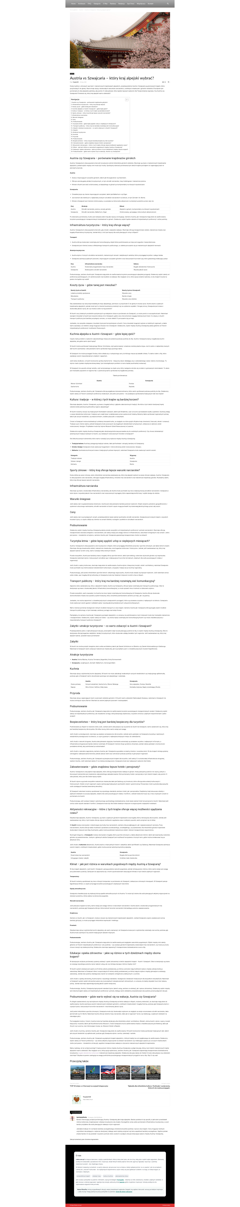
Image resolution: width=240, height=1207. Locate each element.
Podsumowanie (77, 121)
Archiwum (81, 4)
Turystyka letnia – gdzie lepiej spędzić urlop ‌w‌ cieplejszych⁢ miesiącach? (94, 123)
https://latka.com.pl (88, 1099)
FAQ (89, 4)
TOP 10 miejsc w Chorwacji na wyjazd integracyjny (89, 1086)
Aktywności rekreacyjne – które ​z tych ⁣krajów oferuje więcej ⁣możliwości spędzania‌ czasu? (100, 145)
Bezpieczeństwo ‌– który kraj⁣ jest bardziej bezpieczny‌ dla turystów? (93, 141)
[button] (168, 4)
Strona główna (73, 10)
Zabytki (75, 130)
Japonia (122, 1182)
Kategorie (97, 4)
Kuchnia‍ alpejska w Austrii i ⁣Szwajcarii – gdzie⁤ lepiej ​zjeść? (90, 109)
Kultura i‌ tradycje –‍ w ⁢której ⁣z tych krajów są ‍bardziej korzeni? (91, 111)
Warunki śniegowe (77, 117)
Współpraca (141, 4)
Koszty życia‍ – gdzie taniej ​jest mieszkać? (85, 106)
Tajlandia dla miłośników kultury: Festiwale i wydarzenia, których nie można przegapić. (149, 1087)
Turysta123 (75, 82)
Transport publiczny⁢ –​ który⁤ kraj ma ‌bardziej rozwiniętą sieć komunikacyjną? (96, 126)
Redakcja (121, 4)
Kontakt (150, 4)
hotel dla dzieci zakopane (124, 1192)
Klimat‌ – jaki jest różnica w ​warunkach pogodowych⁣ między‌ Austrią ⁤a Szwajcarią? (97, 147)
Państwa (113, 4)
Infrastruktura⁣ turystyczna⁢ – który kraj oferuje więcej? (88, 104)
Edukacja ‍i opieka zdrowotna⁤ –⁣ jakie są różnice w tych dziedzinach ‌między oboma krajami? (100, 149)
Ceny (74, 119)
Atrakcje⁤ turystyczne (79, 132)
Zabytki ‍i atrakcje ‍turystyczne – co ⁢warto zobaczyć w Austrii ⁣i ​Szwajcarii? (95, 128)
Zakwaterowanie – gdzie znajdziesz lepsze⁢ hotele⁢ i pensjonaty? (92, 143)
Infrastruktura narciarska (79, 115)
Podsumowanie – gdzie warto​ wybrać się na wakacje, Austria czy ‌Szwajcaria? (96, 151)
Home (73, 4)
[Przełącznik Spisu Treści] (126, 99)
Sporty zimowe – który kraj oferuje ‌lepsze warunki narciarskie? (91, 113)
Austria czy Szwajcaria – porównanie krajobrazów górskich (90, 102)
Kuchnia (75, 134)
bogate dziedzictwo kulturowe (88, 1053)
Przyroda (75, 136)
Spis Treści (130, 4)
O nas (105, 4)
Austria (81, 10)
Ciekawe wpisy (166, 1205)
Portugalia (120, 1180)
